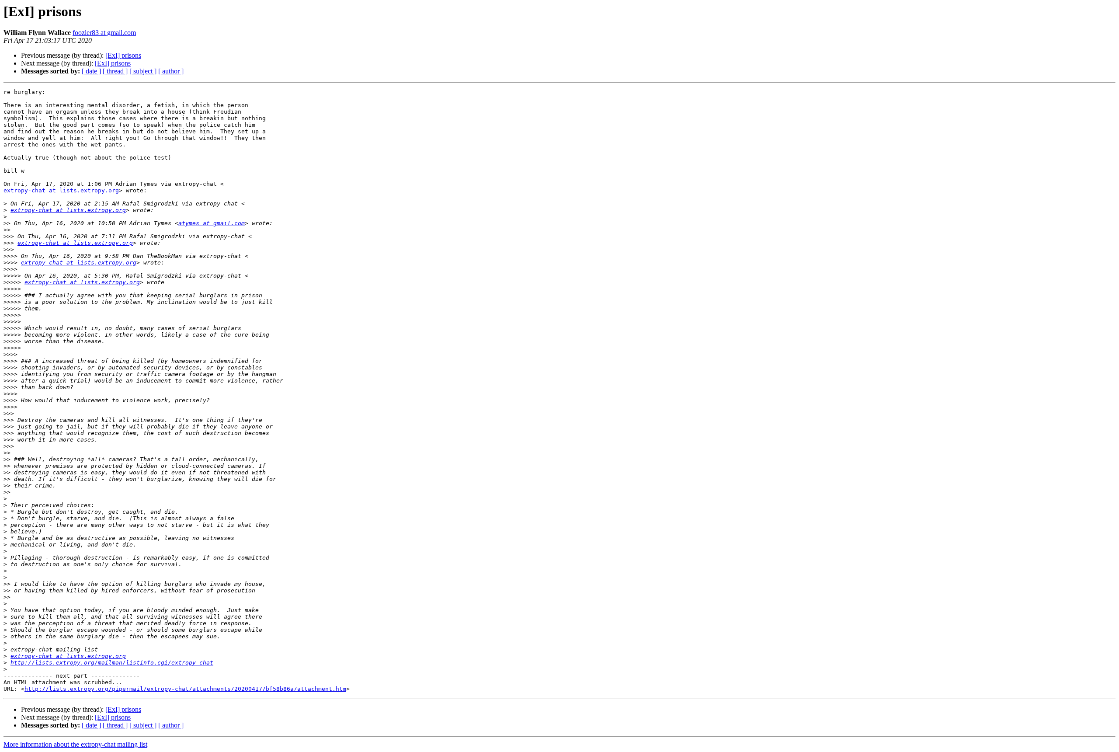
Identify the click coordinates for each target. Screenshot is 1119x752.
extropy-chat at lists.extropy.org (61, 190)
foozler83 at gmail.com (104, 32)
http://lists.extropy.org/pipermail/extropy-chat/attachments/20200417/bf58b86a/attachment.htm (185, 689)
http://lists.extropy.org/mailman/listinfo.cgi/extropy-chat (111, 662)
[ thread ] (115, 71)
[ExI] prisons (123, 55)
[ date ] (91, 71)
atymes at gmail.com (211, 223)
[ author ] (171, 71)
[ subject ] (142, 71)
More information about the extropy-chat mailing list (75, 744)
